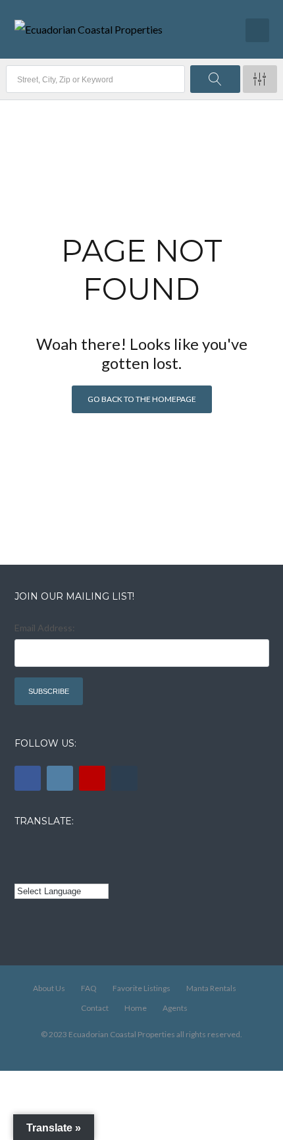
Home (135, 1008)
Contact (95, 1008)
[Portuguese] (40, 870)
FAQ (89, 988)
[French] (58, 850)
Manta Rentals (211, 988)
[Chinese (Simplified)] (22, 870)
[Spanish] (40, 850)
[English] (22, 850)
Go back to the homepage (142, 399)
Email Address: (44, 627)
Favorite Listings (141, 988)
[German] (95, 850)
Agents (175, 1008)
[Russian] (76, 850)
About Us (49, 988)
